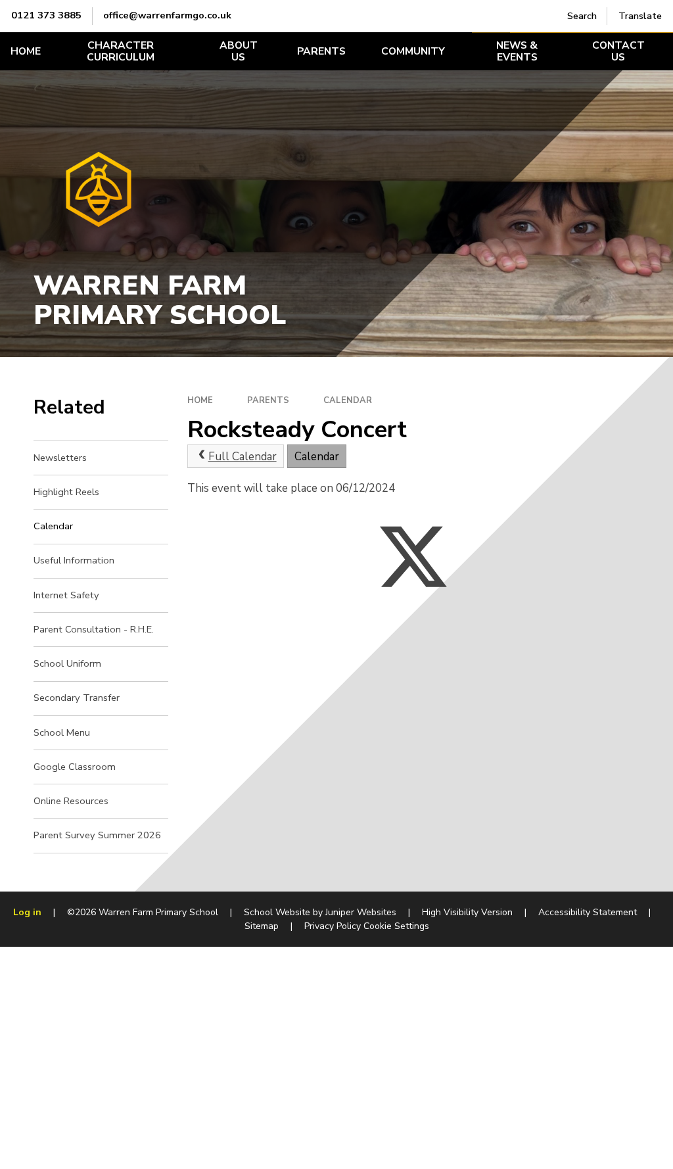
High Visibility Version (467, 912)
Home (200, 400)
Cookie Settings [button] (396, 926)
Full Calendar (242, 456)
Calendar (347, 400)
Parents (268, 400)
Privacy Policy (332, 926)
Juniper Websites (360, 912)
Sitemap (261, 926)
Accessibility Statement (587, 912)
